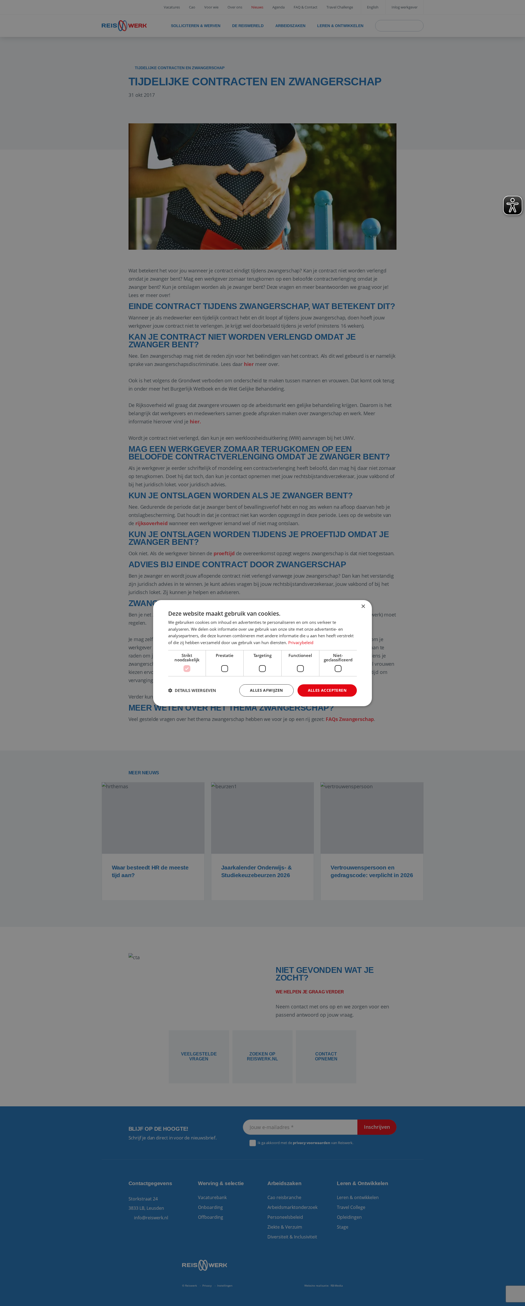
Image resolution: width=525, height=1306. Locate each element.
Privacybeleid (300, 642)
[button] (192, 690)
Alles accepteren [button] (327, 690)
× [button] (363, 606)
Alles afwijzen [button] (266, 690)
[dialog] (262, 653)
